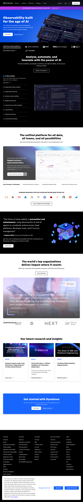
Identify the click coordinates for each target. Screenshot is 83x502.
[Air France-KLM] (12, 322)
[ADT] (32, 322)
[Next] (51, 322)
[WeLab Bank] (71, 322)
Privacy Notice (14, 497)
